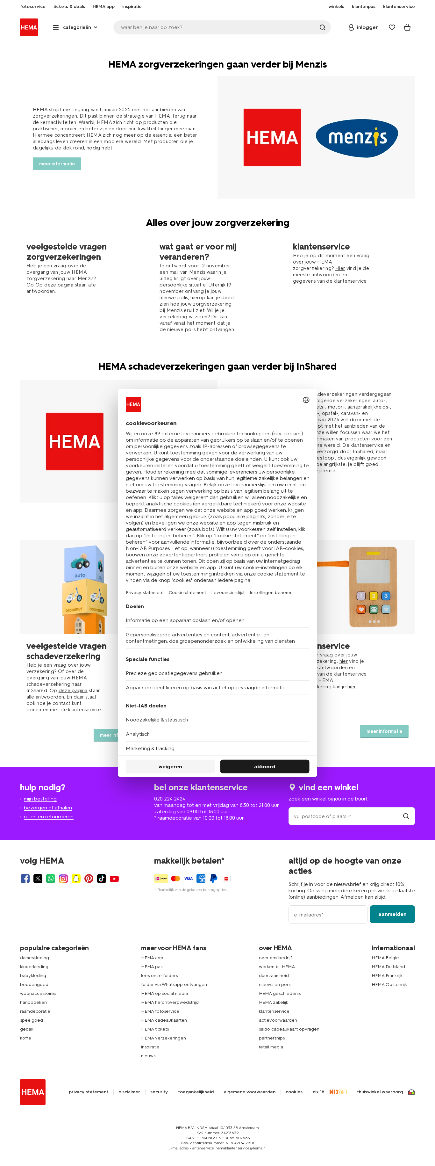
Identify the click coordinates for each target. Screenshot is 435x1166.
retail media (271, 1047)
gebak (26, 1029)
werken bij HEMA (277, 966)
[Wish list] (392, 27)
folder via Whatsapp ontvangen (174, 984)
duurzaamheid (274, 975)
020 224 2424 (169, 799)
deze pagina (58, 285)
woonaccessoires (38, 993)
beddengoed (34, 984)
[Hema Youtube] (114, 878)
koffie (25, 1038)
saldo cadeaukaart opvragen (289, 1029)
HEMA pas (151, 966)
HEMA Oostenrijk (389, 984)
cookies (294, 1092)
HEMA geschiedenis (280, 993)
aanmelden (392, 914)
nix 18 (318, 1092)
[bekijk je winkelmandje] (407, 27)
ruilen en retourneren (49, 817)
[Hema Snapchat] (76, 878)
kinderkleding (34, 966)
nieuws (148, 1056)
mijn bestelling (40, 799)
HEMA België (385, 957)
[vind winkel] (406, 816)
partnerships (272, 1038)
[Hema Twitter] (37, 878)
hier (343, 661)
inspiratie (150, 1047)
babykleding (33, 975)
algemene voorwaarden (249, 1092)
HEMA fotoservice (160, 1011)
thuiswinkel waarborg (380, 1092)
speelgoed (31, 1020)
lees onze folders (159, 975)
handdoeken (33, 1002)
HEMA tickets (155, 1029)
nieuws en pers (274, 984)
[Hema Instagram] (63, 878)
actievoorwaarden (278, 1020)
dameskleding (34, 957)
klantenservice (274, 1011)
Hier (340, 268)
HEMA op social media (164, 993)
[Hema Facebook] (25, 878)
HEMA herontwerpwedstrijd (170, 1002)
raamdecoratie (35, 1011)
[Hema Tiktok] (101, 878)
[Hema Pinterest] (88, 878)
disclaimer (129, 1092)
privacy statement (88, 1092)
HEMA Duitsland (388, 966)
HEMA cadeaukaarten (164, 1020)
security (159, 1092)
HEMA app (152, 957)
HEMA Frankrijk (387, 975)
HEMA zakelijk (273, 1002)
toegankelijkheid (196, 1092)
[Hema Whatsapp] (50, 878)
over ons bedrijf (275, 957)
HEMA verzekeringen (163, 1038)
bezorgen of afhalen (48, 808)
